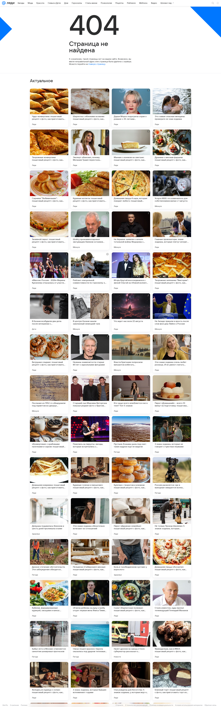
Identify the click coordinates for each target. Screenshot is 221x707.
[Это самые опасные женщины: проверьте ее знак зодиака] (172, 108)
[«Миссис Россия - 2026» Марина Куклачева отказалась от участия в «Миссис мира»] (49, 271)
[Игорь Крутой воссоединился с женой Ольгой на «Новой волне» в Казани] (131, 271)
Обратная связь (210, 705)
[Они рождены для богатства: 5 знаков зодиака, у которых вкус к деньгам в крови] (131, 681)
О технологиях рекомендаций (136, 705)
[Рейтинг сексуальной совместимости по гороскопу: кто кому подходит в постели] (90, 271)
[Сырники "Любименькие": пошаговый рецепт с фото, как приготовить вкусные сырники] (49, 189)
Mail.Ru (5, 705)
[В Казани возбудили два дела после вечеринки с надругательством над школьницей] (49, 312)
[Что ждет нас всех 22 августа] (131, 312)
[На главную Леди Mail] (10, 3)
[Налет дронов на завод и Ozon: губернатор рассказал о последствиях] (131, 640)
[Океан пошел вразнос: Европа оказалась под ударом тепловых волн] (90, 640)
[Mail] (4, 3)
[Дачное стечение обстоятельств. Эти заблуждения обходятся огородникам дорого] (49, 558)
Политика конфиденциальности (161, 705)
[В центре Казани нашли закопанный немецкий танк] (90, 312)
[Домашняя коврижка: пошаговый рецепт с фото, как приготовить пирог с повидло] (49, 476)
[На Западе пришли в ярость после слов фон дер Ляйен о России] (172, 312)
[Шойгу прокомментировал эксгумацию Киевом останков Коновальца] (90, 230)
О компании (14, 705)
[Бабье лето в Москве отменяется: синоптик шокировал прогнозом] (49, 640)
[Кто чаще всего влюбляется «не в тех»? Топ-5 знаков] (131, 394)
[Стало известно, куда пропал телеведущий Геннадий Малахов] (172, 599)
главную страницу (96, 64)
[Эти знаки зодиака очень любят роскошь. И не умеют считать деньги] (172, 353)
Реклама (24, 705)
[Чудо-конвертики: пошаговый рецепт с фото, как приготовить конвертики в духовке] (49, 108)
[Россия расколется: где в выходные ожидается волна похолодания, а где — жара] (172, 476)
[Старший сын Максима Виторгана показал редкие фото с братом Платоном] (90, 394)
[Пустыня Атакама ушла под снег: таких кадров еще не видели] (131, 435)
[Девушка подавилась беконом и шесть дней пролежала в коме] (49, 517)
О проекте (119, 705)
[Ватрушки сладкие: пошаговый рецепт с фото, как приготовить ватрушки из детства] (49, 353)
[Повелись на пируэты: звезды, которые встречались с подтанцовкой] (90, 435)
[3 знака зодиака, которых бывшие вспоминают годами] (90, 681)
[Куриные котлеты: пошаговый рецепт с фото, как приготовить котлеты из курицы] (90, 189)
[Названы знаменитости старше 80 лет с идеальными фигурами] (90, 353)
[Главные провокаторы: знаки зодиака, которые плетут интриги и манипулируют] (172, 230)
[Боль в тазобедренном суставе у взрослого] (131, 558)
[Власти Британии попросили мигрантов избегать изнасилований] (131, 353)
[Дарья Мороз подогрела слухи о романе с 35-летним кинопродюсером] (131, 108)
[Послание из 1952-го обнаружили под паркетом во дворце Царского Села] (49, 394)
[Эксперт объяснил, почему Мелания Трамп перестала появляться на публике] (90, 149)
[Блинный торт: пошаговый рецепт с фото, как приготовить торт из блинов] (172, 681)
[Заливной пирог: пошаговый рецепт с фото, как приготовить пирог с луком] (49, 230)
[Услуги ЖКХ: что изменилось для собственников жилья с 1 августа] (172, 189)
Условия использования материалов (188, 705)
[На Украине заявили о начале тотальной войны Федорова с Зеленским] (131, 230)
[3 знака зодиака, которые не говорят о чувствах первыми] (172, 435)
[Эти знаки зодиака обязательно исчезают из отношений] (90, 517)
